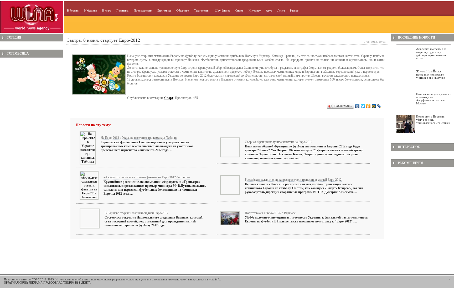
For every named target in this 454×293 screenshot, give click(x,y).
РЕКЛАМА (36, 282)
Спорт (239, 10)
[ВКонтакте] (357, 106)
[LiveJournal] (379, 106)
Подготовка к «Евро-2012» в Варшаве (270, 213)
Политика (122, 10)
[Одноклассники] (368, 106)
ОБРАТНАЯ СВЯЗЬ (16, 282)
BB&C (35, 279)
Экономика (164, 10)
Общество (182, 10)
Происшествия (143, 10)
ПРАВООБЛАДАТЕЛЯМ (58, 282)
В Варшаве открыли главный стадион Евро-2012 (136, 213)
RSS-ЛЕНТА (83, 282)
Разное (294, 10)
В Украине (90, 10)
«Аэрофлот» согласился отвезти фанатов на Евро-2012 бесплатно (147, 177)
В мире (106, 10)
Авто (269, 10)
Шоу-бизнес (222, 10)
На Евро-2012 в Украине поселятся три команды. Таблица (139, 138)
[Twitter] (363, 106)
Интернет (255, 10)
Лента (281, 10)
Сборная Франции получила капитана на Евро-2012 (278, 142)
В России (73, 10)
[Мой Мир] (374, 106)
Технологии (201, 10)
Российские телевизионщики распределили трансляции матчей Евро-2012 (293, 180)
